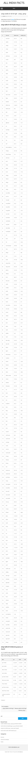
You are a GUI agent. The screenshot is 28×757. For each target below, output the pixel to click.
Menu (14, 8)
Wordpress (20, 751)
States (2, 741)
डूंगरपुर (13, 19)
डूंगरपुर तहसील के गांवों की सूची (8, 708)
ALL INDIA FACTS (14, 2)
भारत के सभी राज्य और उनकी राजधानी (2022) (8, 730)
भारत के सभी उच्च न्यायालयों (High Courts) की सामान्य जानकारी (12, 726)
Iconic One (7, 751)
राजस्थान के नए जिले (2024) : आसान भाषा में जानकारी (10, 728)
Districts (2, 737)
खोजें (1, 716)
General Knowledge (5, 739)
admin (4, 16)
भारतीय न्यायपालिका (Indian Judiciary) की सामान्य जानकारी (11, 723)
